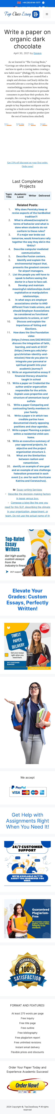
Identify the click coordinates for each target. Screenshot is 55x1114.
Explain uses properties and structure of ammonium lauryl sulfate (31, 398)
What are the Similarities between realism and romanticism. (31, 459)
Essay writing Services (29, 489)
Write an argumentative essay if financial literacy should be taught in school (31, 376)
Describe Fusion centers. (31, 256)
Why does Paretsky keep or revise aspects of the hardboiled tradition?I (31, 213)
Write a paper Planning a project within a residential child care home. (31, 434)
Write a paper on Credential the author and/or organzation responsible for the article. (31, 387)
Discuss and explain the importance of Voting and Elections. (31, 325)
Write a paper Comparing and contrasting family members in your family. (31, 408)
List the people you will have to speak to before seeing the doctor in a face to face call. (31, 278)
